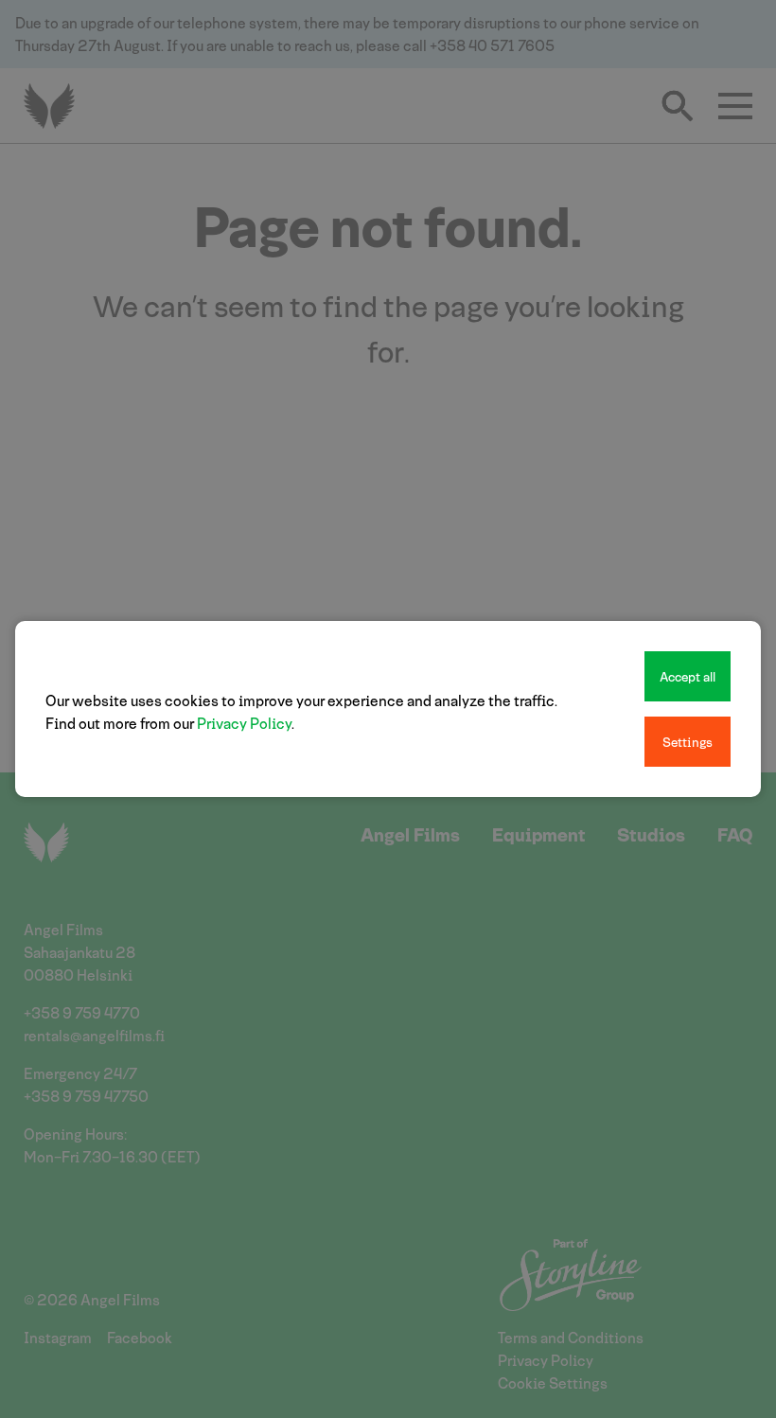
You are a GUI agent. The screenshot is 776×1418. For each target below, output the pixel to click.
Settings (687, 742)
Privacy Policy (244, 723)
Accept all (687, 676)
